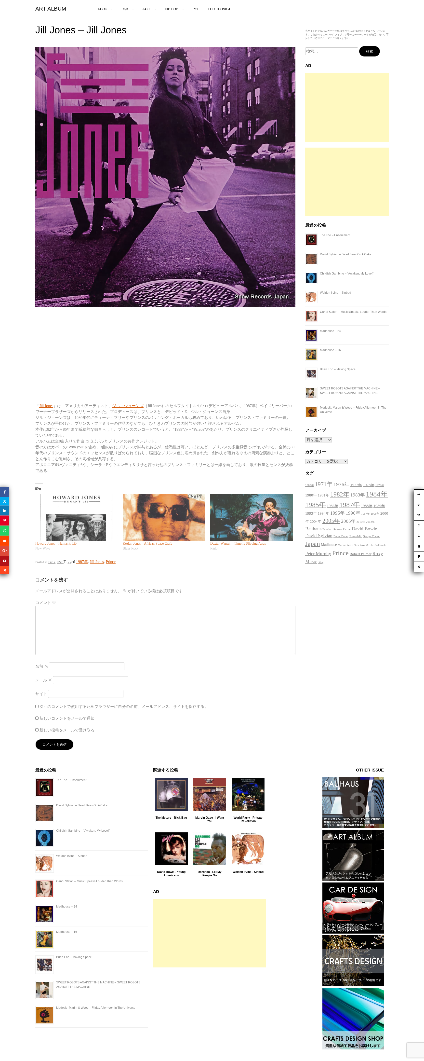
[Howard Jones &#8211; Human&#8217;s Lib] (76, 517)
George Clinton (371, 536)
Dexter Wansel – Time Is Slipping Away (238, 543)
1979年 (379, 485)
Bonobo (326, 529)
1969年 (309, 485)
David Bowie (364, 528)
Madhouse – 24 (330, 331)
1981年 (323, 495)
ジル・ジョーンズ (128, 406)
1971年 (323, 484)
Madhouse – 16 (330, 350)
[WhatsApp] (4, 530)
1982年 (339, 494)
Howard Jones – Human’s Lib (56, 543)
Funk (51, 562)
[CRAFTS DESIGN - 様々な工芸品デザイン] (353, 985)
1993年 (311, 513)
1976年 (341, 484)
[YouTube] (4, 561)
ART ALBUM (50, 9)
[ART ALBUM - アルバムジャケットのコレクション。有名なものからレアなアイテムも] (353, 879)
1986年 (332, 506)
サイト (41, 694)
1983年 (357, 494)
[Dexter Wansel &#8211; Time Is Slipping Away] (251, 517)
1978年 (368, 485)
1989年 (379, 506)
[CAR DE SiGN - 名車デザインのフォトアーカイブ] (353, 932)
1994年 (323, 513)
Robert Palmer (360, 554)
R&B (60, 562)
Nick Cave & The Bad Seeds (370, 545)
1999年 (375, 513)
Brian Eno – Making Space (338, 369)
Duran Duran (340, 536)
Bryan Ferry (341, 529)
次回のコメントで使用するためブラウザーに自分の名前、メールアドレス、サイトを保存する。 (124, 706)
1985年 (315, 505)
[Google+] (4, 551)
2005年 (331, 521)
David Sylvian (318, 535)
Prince (111, 562)
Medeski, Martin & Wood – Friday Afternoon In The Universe (95, 1007)
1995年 (337, 513)
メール (43, 680)
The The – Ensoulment (335, 235)
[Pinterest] (4, 520)
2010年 (361, 522)
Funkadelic (355, 536)
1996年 (353, 513)
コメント (45, 603)
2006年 (348, 521)
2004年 (315, 522)
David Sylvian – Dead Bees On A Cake (345, 254)
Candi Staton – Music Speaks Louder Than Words (353, 312)
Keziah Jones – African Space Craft (147, 543)
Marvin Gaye (345, 545)
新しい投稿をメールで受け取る (67, 730)
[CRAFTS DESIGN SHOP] (353, 1048)
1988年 (366, 506)
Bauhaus (313, 528)
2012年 (370, 522)
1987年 (82, 562)
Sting (321, 562)
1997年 (365, 513)
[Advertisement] (347, 107)
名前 (41, 666)
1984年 (377, 494)
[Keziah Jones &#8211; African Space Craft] (164, 517)
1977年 (356, 485)
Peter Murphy (318, 553)
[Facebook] (4, 492)
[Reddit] (4, 541)
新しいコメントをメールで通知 (67, 718)
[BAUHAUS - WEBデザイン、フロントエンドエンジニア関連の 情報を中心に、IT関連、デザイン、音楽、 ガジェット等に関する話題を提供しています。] (353, 827)
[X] (4, 501)
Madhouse (329, 545)
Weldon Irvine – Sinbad (335, 292)
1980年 (311, 495)
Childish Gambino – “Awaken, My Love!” (346, 273)
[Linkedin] (4, 510)
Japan (312, 543)
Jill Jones (46, 406)
